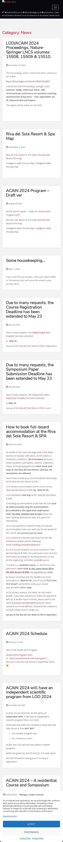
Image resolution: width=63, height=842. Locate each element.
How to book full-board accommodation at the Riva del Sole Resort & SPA (31, 431)
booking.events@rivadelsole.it (26, 544)
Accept (31, 824)
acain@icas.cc (41, 560)
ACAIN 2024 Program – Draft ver (27, 193)
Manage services (10, 816)
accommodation (19, 587)
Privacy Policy (37, 838)
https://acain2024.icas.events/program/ (27, 658)
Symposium (37, 394)
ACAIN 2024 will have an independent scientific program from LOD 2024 (29, 692)
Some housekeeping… (27, 260)
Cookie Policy (25, 838)
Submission (11, 398)
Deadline (21, 398)
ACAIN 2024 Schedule (26, 633)
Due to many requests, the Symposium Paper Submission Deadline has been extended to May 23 (30, 371)
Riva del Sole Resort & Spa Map (30, 136)
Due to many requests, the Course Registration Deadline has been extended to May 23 (30, 309)
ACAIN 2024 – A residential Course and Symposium (31, 783)
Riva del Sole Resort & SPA (31, 346)
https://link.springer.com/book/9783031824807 (28, 81)
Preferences (31, 832)
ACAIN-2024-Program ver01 (19, 655)
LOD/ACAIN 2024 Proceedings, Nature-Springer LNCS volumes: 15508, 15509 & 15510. (28, 49)
